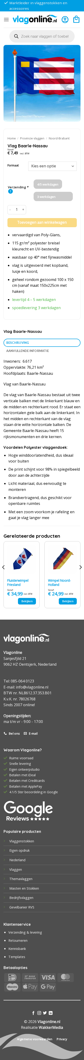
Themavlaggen (20, 879)
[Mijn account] (65, 19)
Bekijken (27, 601)
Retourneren (18, 940)
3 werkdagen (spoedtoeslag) (47, 198)
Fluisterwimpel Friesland (17, 582)
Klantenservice (17, 924)
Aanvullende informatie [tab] (27, 351)
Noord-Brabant (59, 138)
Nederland (17, 860)
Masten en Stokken (24, 888)
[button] (6, 19)
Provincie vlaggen (32, 138)
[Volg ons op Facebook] (33, 1013)
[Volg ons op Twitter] (45, 1013)
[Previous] (4, 576)
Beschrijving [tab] (17, 342)
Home (11, 138)
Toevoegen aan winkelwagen (42, 222)
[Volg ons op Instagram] (39, 1013)
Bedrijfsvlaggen (21, 897)
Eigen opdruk (19, 850)
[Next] (80, 576)
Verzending (18, 187)
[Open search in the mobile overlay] (42, 36)
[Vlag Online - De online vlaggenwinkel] (35, 19)
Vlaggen (15, 869)
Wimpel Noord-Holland (59, 582)
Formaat (13, 165)
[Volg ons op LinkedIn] (50, 1013)
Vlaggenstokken (21, 841)
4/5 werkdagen (47, 184)
